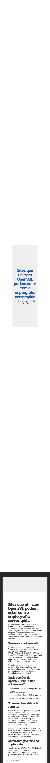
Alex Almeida (23, 301)
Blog (27, 303)
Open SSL (12, 631)
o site (15, 730)
